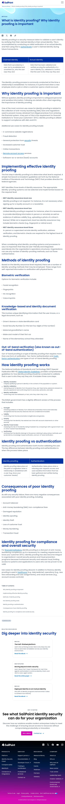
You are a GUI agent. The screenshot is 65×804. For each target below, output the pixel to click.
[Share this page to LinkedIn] (2, 35)
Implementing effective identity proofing (15, 593)
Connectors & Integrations (6, 773)
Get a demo (27, 733)
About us (53, 755)
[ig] (62, 745)
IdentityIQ (5, 768)
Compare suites (7, 765)
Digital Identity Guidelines (29, 371)
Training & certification (22, 767)
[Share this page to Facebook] (11, 35)
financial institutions (13, 550)
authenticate (26, 47)
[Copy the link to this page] (15, 35)
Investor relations (56, 779)
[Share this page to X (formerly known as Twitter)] (7, 35)
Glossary (37, 777)
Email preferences (27, 796)
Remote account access (13, 153)
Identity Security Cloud (7, 760)
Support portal (23, 755)
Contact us (37, 733)
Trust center (54, 772)
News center (54, 768)
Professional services (22, 773)
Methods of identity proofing (11, 597)
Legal (18, 793)
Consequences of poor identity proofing (15, 608)
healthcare (22, 572)
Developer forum (23, 763)
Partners (37, 773)
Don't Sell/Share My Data (47, 793)
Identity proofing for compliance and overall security (18, 612)
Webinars (37, 770)
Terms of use (11, 793)
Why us (52, 759)
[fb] (53, 745)
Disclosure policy (39, 796)
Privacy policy (25, 793)
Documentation (23, 759)
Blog (35, 759)
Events (36, 766)
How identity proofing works (11, 601)
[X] (48, 745)
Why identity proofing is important (13, 589)
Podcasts (37, 763)
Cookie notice (34, 793)
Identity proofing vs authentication (13, 604)
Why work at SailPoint (54, 764)
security (27, 140)
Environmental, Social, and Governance (55, 784)
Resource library (6, 6)
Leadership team (55, 775)
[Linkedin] (43, 745)
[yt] (58, 745)
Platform (5, 755)
